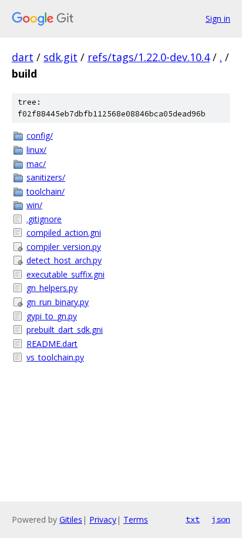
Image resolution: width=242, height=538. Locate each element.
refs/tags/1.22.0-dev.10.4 (149, 57)
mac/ (36, 163)
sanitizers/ (45, 177)
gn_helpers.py (52, 287)
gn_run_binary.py (57, 302)
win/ (34, 204)
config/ (39, 135)
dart (22, 57)
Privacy (102, 519)
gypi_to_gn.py (51, 316)
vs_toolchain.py (55, 357)
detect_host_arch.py (64, 260)
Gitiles (70, 519)
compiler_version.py (63, 246)
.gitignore (44, 219)
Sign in (218, 18)
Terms (135, 519)
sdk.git (60, 57)
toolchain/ (45, 191)
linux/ (36, 149)
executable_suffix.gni (65, 274)
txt (193, 519)
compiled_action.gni (63, 232)
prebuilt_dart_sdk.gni (64, 329)
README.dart (52, 343)
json (220, 519)
